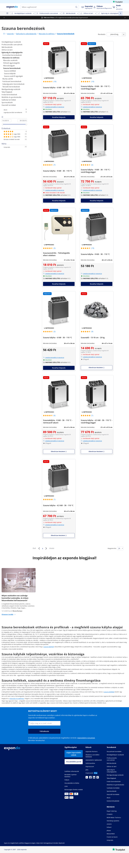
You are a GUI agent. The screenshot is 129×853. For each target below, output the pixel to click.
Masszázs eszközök (10, 60)
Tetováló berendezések (11, 87)
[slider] (2, 124)
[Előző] (39, 548)
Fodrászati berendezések (11, 81)
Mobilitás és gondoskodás (11, 97)
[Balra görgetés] (4, 17)
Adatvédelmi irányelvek (86, 738)
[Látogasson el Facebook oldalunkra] (90, 778)
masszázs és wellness (16, 698)
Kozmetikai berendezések (12, 55)
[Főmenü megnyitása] (7, 13)
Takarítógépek (7, 92)
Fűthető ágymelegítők (11, 63)
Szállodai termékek (9, 100)
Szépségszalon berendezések (13, 84)
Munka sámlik (7, 79)
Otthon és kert (7, 50)
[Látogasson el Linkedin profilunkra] (94, 778)
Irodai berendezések (9, 94)
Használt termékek (9, 105)
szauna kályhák (49, 647)
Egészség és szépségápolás (12, 52)
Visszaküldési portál (73, 762)
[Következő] (46, 548)
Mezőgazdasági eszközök (11, 89)
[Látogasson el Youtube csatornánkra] (87, 778)
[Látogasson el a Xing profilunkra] (97, 778)
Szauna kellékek (10, 71)
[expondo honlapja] (4, 34)
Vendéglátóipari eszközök (11, 42)
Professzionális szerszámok (12, 44)
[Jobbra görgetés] (125, 17)
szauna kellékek (109, 692)
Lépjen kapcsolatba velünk (73, 753)
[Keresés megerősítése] (76, 7)
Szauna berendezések (12, 68)
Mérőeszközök (7, 47)
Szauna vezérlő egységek (13, 76)
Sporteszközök (7, 102)
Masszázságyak (9, 66)
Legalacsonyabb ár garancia (54, 107)
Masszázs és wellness (10, 58)
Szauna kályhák (10, 73)
